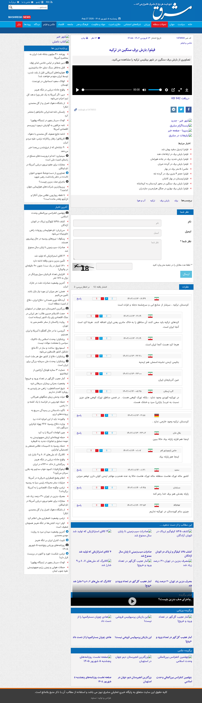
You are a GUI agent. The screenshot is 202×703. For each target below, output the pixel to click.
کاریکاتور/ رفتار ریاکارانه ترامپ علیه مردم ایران (47, 140)
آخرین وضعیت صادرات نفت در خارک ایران (48, 285)
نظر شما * (185, 241)
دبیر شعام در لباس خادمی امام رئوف (47, 63)
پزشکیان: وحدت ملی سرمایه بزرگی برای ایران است (47, 363)
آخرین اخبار (61, 207)
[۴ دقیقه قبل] (172, 664)
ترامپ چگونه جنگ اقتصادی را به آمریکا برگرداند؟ (48, 489)
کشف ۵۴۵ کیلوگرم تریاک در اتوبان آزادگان (173, 554)
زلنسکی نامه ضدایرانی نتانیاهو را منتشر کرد (48, 114)
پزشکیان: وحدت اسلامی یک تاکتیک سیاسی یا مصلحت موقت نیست (49, 341)
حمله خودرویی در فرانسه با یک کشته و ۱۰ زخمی (48, 403)
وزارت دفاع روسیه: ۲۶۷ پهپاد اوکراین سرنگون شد (48, 426)
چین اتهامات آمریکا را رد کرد (51, 432)
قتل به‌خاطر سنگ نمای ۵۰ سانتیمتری (47, 68)
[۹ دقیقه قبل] (172, 538)
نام (189, 222)
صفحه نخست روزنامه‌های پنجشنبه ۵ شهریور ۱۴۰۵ (92, 679)
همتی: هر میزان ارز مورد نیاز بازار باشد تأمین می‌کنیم (48, 293)
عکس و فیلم (49, 24)
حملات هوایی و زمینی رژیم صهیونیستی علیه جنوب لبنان (47, 569)
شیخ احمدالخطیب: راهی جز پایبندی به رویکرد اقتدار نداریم (48, 390)
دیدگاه (37, 24)
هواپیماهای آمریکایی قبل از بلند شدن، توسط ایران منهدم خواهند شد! (47, 74)
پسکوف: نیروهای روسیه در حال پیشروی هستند (47, 240)
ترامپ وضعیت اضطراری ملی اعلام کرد (46, 518)
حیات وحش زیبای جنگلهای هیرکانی (48, 397)
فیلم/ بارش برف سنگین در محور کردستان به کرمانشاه (162, 183)
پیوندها (27, 24)
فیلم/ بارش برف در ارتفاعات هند (172, 154)
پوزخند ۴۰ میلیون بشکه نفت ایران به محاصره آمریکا (49, 56)
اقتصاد (61, 24)
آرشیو (38, 2)
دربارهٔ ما (13, 2)
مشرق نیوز (164, 10)
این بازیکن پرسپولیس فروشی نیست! (133, 637)
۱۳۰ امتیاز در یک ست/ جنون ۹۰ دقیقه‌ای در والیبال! (46, 267)
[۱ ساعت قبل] (132, 568)
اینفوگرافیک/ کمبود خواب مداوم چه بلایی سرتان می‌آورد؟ (46, 471)
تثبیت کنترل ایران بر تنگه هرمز (50, 540)
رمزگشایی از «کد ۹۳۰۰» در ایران (49, 464)
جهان (172, 24)
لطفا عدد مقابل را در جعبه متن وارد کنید (172, 265)
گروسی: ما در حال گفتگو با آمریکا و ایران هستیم (47, 332)
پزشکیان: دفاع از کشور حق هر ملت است (45, 356)
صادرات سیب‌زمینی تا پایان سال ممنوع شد (135, 554)
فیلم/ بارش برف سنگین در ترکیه (132, 50)
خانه (190, 24)
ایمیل (188, 232)
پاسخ (79, 298)
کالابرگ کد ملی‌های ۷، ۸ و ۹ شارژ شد (92, 581)
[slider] (107, 90)
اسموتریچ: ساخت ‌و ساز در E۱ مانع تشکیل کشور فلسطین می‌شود (50, 350)
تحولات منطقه (159, 24)
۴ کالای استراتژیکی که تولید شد (95, 552)
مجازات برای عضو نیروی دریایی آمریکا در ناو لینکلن (47, 166)
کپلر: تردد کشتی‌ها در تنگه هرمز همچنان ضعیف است (46, 525)
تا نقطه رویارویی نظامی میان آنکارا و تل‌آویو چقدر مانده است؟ (49, 197)
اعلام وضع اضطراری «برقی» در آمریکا (46, 478)
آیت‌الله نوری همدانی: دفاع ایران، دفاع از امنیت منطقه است (47, 302)
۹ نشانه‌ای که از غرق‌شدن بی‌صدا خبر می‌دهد (48, 149)
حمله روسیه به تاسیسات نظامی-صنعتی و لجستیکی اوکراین (47, 448)
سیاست (181, 24)
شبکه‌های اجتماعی (132, 24)
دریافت (180, 98)
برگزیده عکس (185, 650)
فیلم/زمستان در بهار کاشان (175, 179)
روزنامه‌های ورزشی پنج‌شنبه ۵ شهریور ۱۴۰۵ (48, 547)
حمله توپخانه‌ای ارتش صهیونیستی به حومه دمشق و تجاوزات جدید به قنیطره (49, 439)
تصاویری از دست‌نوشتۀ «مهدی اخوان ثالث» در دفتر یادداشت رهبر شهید (48, 175)
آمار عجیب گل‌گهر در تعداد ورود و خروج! (174, 639)
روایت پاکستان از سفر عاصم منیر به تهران (49, 324)
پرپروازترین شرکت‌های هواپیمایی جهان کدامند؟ (47, 188)
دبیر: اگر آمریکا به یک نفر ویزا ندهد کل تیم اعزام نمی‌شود (47, 96)
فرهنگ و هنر (82, 24)
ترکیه (152, 200)
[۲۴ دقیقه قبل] (132, 538)
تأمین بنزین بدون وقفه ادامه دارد (49, 261)
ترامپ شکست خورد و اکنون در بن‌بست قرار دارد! (47, 555)
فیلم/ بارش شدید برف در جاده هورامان (169, 159)
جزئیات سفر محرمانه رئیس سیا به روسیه (45, 483)
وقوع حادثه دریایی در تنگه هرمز (49, 90)
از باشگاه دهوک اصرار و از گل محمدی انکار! (48, 105)
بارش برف (164, 200)
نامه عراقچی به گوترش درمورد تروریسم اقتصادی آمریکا (47, 127)
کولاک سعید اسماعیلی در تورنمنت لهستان (50, 83)
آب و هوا (141, 200)
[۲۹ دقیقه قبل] (91, 538)
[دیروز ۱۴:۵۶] (91, 624)
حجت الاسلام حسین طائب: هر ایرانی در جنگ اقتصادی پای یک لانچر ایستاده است (47, 315)
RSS (48, 2)
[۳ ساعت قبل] (172, 568)
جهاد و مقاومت (98, 24)
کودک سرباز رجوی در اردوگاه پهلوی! (48, 120)
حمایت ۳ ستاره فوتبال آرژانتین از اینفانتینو (50, 372)
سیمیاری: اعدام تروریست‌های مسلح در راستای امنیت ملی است (47, 158)
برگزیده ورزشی (184, 610)
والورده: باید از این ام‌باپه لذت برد (49, 419)
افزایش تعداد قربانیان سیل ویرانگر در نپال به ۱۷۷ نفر (48, 276)
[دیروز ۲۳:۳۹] (132, 601)
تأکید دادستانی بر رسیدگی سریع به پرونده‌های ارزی (49, 412)
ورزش (147, 24)
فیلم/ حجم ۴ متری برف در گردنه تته (170, 174)
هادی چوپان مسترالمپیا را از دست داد (92, 637)
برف (176, 200)
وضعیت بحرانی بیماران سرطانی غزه (48, 383)
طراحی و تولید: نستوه (101, 698)
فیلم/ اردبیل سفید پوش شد (174, 149)
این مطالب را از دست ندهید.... (176, 525)
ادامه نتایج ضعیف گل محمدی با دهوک (46, 134)
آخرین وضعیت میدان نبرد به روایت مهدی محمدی (49, 533)
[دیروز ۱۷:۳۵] (132, 624)
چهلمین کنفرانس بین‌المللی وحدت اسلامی (174, 679)
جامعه (70, 24)
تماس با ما (26, 2)
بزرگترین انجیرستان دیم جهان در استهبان (135, 679)
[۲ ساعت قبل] (91, 568)
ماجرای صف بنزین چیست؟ (174, 599)
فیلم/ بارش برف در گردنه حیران (173, 164)
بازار (19, 24)
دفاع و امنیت (114, 24)
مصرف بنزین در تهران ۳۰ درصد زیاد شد (45, 496)
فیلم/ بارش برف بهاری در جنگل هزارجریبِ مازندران (163, 188)
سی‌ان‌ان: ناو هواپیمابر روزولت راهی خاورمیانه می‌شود (48, 232)
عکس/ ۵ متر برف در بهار (176, 169)
